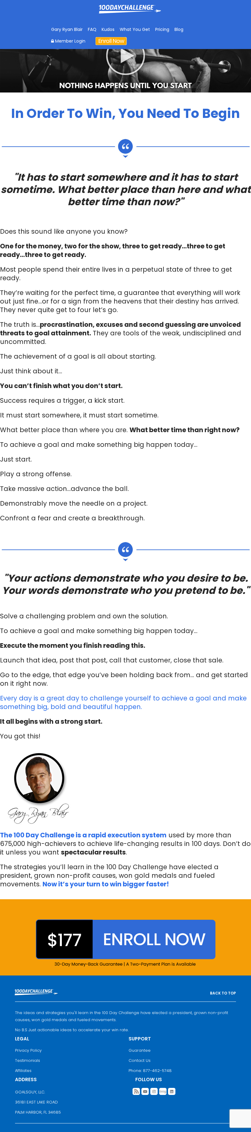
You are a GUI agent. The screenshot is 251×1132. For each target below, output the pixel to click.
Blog (178, 29)
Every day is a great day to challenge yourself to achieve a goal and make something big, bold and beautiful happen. (123, 702)
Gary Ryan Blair (67, 29)
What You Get (135, 29)
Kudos (108, 29)
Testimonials (27, 1060)
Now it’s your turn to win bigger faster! (106, 884)
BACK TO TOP (223, 993)
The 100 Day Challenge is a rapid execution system (83, 835)
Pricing (162, 29)
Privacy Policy (28, 1050)
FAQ (92, 29)
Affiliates (23, 1071)
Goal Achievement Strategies (130, 13)
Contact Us (140, 1060)
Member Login (69, 41)
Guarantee (140, 1050)
